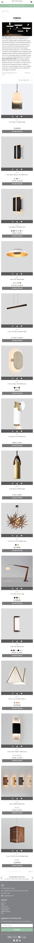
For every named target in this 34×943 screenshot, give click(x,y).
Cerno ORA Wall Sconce (17, 646)
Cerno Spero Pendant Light (17, 489)
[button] (17, 74)
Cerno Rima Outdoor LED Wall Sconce (17, 174)
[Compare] (17, 116)
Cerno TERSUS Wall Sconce (17, 804)
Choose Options (17, 131)
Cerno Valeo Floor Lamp (17, 594)
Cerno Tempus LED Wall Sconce (17, 384)
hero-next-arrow (32, 878)
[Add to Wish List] (21, 116)
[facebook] (14, 940)
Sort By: (20, 80)
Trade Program (4, 909)
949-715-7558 (6, 893)
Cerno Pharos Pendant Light (17, 122)
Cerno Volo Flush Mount (17, 279)
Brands (3, 904)
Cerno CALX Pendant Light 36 (17, 699)
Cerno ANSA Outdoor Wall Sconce (17, 751)
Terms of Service (5, 908)
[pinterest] (20, 940)
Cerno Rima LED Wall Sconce (17, 227)
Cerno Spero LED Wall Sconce (17, 436)
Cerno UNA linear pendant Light (17, 331)
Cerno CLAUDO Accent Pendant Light (17, 856)
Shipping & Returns (6, 911)
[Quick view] (12, 116)
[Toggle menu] (2, 2)
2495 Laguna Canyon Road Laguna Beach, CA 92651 (15, 890)
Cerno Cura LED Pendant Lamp (17, 541)
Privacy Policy (4, 906)
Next (30, 871)
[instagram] (17, 940)
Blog (2, 913)
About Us (3, 903)
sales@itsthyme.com (8, 895)
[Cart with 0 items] (31, 2)
